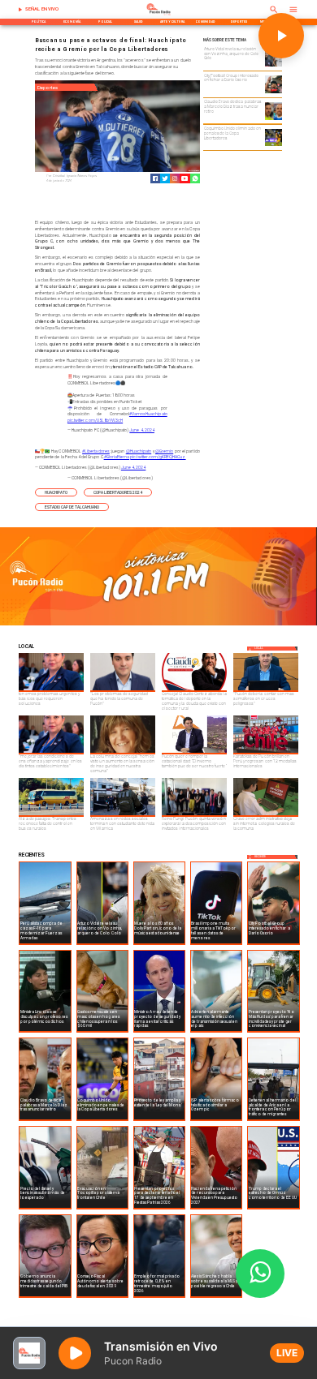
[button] (56, 492)
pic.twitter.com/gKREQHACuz (157, 456)
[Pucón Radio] (20, 9)
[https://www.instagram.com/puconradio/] (175, 178)
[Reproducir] (281, 35)
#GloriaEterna (117, 456)
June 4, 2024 (141, 429)
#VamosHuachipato (148, 413)
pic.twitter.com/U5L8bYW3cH (95, 420)
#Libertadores (96, 451)
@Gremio (164, 451)
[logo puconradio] (158, 14)
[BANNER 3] (158, 624)
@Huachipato (139, 451)
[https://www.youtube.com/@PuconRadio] (184, 178)
